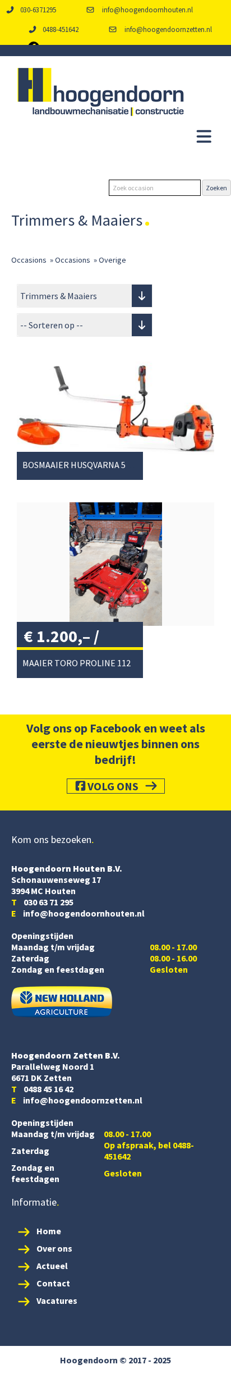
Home (48, 1230)
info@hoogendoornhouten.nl (146, 9)
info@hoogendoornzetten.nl (167, 29)
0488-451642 (60, 29)
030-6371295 (38, 9)
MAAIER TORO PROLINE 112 (76, 662)
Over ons (54, 1248)
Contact (53, 1283)
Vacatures (56, 1300)
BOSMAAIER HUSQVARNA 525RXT (86, 464)
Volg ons (112, 786)
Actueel (52, 1265)
